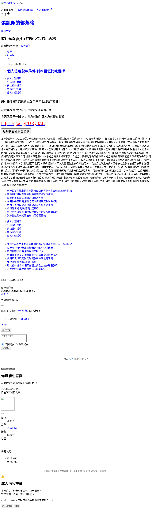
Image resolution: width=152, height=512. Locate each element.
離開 (17, 506)
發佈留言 (6, 348)
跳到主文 (6, 31)
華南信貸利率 (14, 89)
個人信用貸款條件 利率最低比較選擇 (36, 71)
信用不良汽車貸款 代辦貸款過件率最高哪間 (30, 205)
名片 (9, 58)
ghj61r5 (4, 294)
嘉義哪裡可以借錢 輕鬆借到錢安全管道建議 (30, 194)
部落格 (10, 55)
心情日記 (25, 45)
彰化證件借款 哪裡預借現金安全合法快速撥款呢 (32, 212)
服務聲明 (104, 471)
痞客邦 (20, 311)
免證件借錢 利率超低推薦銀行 (23, 208)
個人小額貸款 (14, 78)
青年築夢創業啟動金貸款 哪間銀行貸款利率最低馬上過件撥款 (39, 190)
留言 (26, 311)
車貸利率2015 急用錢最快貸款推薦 (25, 198)
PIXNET (53, 471)
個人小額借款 (14, 92)
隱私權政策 (93, 471)
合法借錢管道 (14, 82)
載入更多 (6, 330)
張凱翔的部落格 (17, 23)
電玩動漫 (24, 319)
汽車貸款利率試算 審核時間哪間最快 (26, 215)
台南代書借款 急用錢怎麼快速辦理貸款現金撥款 (32, 201)
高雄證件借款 (14, 85)
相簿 (9, 51)
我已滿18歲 (7, 506)
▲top (4, 324)
